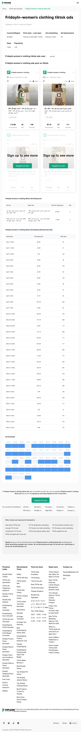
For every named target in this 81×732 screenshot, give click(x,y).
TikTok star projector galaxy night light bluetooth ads (40, 531)
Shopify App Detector (6, 600)
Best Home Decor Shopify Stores (22, 699)
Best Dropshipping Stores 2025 (21, 630)
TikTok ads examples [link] (16, 9)
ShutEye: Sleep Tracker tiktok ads (39, 510)
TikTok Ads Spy (22, 577)
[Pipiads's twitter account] (8, 723)
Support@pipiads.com (71, 572)
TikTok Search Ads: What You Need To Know (54, 574)
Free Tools (6, 679)
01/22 (44, 614)
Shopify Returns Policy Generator (8, 665)
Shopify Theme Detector (7, 595)
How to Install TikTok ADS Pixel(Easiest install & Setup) (54, 649)
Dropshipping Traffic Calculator (7, 607)
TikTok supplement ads (59, 531)
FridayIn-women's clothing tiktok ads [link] (37, 9)
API (64, 579)
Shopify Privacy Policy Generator (7, 641)
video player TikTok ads (12, 525)
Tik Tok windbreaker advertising (39, 525)
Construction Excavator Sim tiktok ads (62, 507)
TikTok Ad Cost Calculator (7, 620)
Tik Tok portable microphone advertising (64, 525)
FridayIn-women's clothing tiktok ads (73, 507)
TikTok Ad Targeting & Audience (6, 588)
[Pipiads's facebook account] (4, 723)
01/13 (38, 617)
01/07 (44, 621)
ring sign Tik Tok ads (11, 528)
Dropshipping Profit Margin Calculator (7, 632)
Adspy (19, 574)
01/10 (44, 617)
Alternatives (21, 609)
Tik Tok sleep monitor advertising (62, 528)
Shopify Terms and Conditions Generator (7, 657)
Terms (64, 723)
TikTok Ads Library (21, 591)
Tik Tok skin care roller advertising (39, 528)
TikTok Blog (35, 578)
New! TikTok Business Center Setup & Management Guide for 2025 (54, 585)
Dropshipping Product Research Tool (22, 638)
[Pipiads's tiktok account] (13, 723)
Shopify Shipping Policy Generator (7, 673)
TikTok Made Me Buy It (21, 661)
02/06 (38, 614)
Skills (19, 587)
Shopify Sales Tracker (7, 575)
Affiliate (5, 691)
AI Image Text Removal (21, 623)
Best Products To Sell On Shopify (21, 691)
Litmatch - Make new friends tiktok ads (28, 507)
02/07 (32, 614)
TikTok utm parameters (6, 581)
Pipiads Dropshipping (21, 645)
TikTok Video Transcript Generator (21, 603)
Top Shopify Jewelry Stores (22, 678)
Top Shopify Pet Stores (22, 673)
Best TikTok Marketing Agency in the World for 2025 (54, 620)
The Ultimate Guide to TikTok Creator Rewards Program (54, 598)
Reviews (20, 613)
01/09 (32, 621)
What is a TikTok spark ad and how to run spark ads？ (54, 630)
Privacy (56, 723)
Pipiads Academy (37, 591)
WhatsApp (66, 575)
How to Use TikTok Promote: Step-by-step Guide (54, 609)
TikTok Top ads (36, 581)
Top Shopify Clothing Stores (22, 684)
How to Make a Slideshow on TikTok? (54, 639)
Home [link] (4, 9)
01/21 (32, 617)
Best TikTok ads (36, 584)
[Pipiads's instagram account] (18, 723)
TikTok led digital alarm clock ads (15, 534)
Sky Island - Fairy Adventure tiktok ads (39, 507)
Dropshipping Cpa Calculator (7, 614)
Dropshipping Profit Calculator (8, 626)
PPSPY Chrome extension (5, 685)
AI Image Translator (20, 617)
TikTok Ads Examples (35, 573)
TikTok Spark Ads (21, 582)
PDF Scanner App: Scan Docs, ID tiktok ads (28, 510)
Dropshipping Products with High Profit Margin (21, 653)
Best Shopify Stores (21, 667)
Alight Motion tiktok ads (50, 510)
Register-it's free (22, 165)
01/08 (38, 621)
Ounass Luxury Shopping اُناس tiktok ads (73, 510)
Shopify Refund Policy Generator (7, 649)
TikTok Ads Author (37, 588)
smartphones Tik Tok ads (13, 531)
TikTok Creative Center (22, 597)
